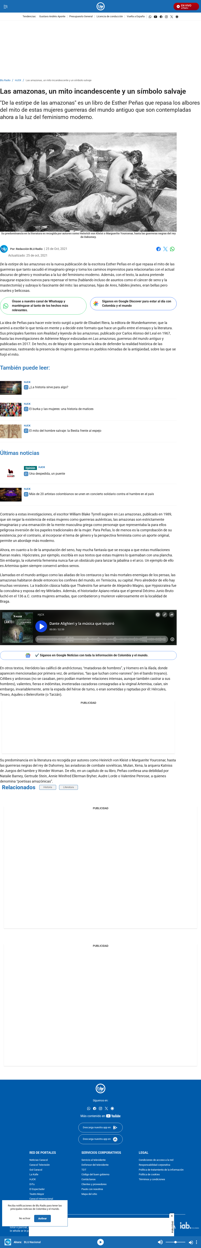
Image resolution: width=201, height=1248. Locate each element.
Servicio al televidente (93, 1160)
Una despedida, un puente (47, 473)
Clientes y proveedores (94, 1184)
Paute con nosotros (92, 1189)
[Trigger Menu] (5, 6)
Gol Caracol (35, 1169)
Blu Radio (5, 80)
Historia (47, 787)
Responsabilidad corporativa (154, 1165)
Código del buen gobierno (95, 1174)
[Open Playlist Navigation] (196, 1242)
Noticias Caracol (38, 1160)
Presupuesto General (81, 16)
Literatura (68, 787)
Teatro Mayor (36, 1194)
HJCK (18, 80)
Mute (160, 1242)
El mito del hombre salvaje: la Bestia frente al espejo (65, 431)
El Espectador (37, 1189)
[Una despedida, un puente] (11, 473)
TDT (83, 1169)
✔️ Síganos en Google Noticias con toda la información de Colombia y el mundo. (91, 655)
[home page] (101, 6)
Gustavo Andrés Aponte (52, 16)
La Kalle (33, 1174)
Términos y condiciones (152, 1179)
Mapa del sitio (89, 1194)
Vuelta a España (136, 16)
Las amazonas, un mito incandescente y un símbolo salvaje (58, 80)
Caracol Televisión (39, 1165)
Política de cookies (149, 1174)
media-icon (100, 1242)
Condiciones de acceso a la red (156, 1160)
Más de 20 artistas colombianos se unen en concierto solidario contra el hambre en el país (91, 494)
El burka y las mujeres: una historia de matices (61, 409)
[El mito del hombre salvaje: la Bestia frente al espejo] (11, 431)
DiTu (32, 1184)
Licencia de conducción (110, 16)
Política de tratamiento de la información (161, 1169)
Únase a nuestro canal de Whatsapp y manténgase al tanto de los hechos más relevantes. (40, 305)
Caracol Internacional (41, 1199)
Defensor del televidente (95, 1165)
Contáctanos (88, 1179)
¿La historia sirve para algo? (48, 387)
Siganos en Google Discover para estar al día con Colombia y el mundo (136, 303)
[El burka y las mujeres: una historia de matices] (11, 409)
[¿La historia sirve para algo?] (11, 388)
